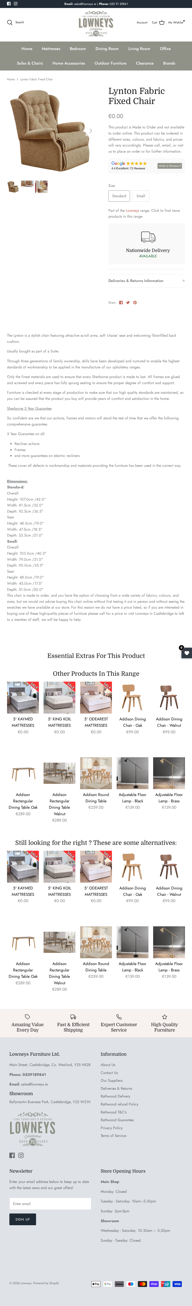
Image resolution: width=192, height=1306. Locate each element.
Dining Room (107, 48)
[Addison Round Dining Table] (96, 773)
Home (27, 48)
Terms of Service (113, 1135)
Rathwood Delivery (115, 1096)
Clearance (145, 63)
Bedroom (78, 48)
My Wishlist (175, 22)
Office (165, 48)
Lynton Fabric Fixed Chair (36, 79)
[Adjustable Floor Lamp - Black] (132, 773)
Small (141, 196)
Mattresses (51, 48)
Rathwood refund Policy (119, 1104)
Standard (119, 196)
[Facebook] (9, 3)
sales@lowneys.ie (34, 1084)
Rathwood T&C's (113, 1112)
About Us (108, 1064)
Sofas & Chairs (30, 63)
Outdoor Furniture (110, 63)
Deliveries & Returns (116, 1088)
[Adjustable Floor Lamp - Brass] (169, 773)
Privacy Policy (112, 1128)
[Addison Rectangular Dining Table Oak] (23, 773)
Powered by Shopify (46, 1283)
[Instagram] (15, 3)
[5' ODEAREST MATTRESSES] (96, 698)
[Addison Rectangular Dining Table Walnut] (59, 773)
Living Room (139, 48)
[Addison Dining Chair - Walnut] (169, 698)
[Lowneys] (96, 22)
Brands (169, 63)
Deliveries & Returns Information (135, 280)
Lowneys (132, 210)
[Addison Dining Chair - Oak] (132, 698)
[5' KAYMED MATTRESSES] (23, 698)
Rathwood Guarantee (117, 1120)
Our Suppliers (111, 1080)
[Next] (91, 131)
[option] (51, 130)
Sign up (22, 1219)
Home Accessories (68, 63)
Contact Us (109, 1072)
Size (111, 185)
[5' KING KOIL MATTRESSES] (59, 698)
